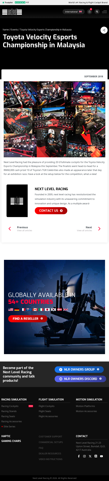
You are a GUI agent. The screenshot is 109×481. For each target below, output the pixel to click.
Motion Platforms (85, 406)
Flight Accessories (48, 416)
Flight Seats (45, 411)
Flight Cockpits (46, 406)
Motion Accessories (86, 411)
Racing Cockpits (9, 406)
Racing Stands (9, 411)
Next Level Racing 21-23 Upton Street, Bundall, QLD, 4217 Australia (90, 446)
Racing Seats (8, 416)
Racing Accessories (11, 421)
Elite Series (9, 426)
